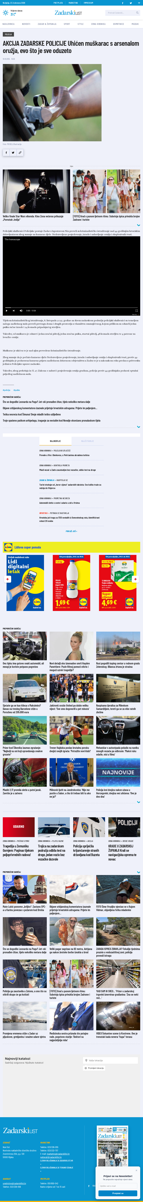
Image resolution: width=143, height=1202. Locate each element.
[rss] (139, 2)
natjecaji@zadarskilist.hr (51, 1157)
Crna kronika (98, 23)
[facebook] (122, 2)
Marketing (73, 2)
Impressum (88, 2)
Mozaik (135, 23)
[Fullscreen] (136, 310)
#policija (6, 390)
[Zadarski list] (68, 12)
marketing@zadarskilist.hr (58, 1153)
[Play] (6, 310)
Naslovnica (9, 23)
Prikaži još (71, 531)
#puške (17, 390)
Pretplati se (117, 1193)
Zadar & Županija (47, 23)
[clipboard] (20, 152)
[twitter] (131, 2)
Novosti (26, 23)
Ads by (134, 314)
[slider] (71, 307)
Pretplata (58, 2)
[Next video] (13, 310)
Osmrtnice (118, 23)
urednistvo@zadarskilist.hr (14, 1183)
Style (81, 23)
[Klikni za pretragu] (137, 12)
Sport (67, 23)
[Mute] (21, 310)
